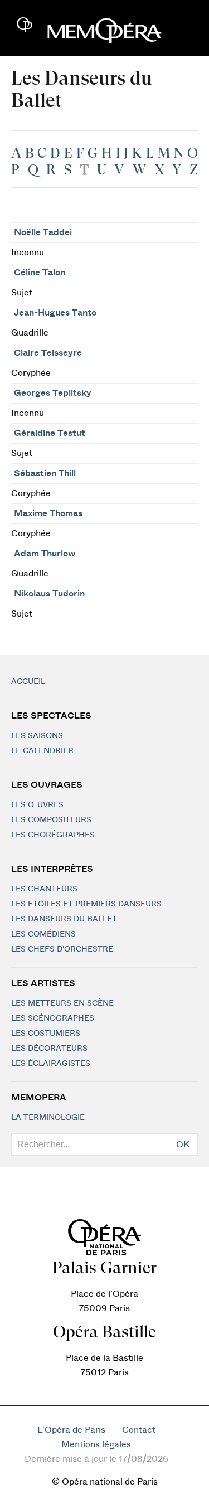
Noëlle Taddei (43, 232)
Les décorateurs (49, 1049)
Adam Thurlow (45, 553)
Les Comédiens (43, 934)
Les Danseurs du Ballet (64, 919)
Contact (138, 1429)
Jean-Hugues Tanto (55, 312)
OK (182, 1144)
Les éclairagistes (50, 1064)
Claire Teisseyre (48, 352)
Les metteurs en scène (62, 1003)
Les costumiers (45, 1033)
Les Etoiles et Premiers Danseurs (86, 904)
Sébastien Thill (45, 473)
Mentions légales (96, 1444)
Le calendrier (42, 751)
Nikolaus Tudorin (49, 593)
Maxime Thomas (48, 513)
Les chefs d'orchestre (62, 949)
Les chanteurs (44, 889)
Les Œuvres (37, 805)
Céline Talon (39, 272)
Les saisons (37, 736)
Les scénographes (52, 1018)
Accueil (28, 682)
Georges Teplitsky (52, 393)
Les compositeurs (51, 820)
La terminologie (48, 1118)
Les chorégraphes (53, 835)
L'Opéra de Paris (71, 1429)
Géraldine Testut (49, 433)
